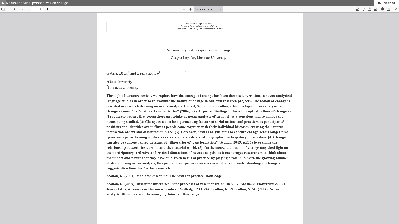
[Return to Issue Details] (3, 3)
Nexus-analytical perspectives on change (37, 2)
